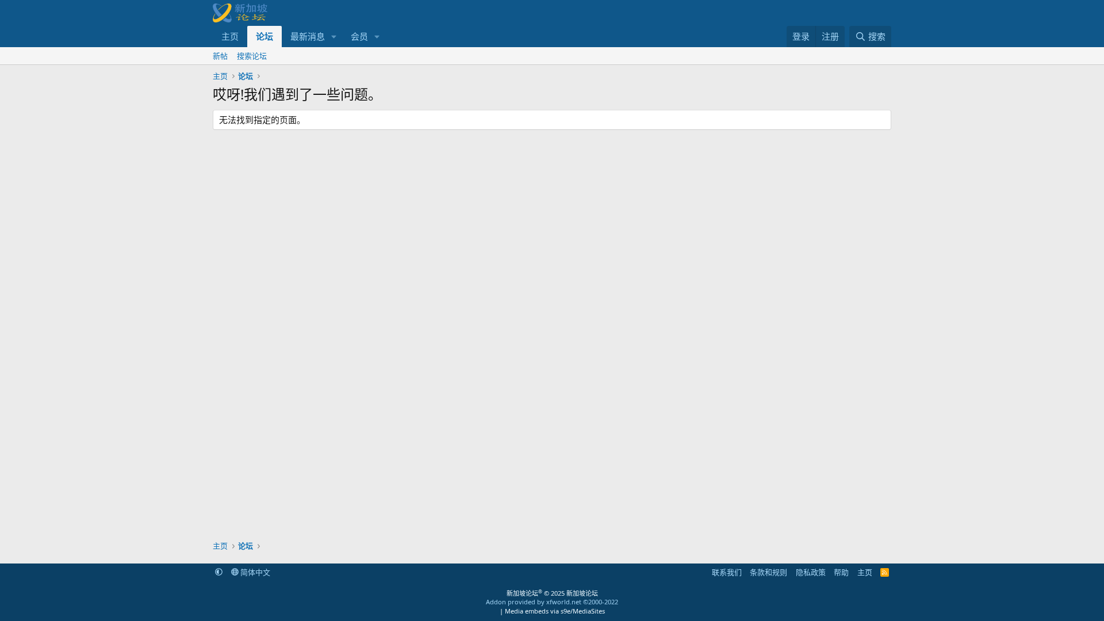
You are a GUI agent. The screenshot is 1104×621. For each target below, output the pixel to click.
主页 (230, 36)
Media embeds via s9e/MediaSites (555, 611)
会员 (359, 36)
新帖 (220, 56)
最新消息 (307, 36)
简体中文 (254, 572)
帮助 (841, 572)
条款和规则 (768, 572)
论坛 (264, 36)
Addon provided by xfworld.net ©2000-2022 (552, 601)
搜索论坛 (252, 56)
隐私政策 (811, 572)
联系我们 (727, 572)
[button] (334, 36)
